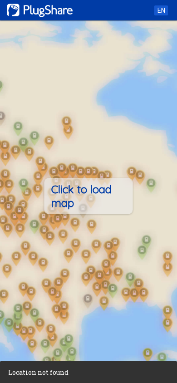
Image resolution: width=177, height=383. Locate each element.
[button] (88, 372)
